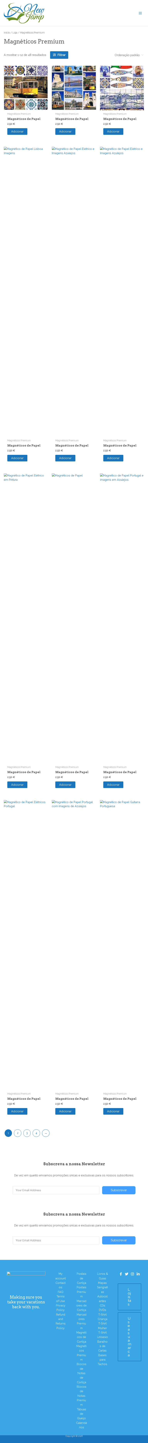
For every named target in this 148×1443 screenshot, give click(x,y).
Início (7, 32)
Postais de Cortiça (81, 1278)
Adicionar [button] (17, 131)
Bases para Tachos (102, 1359)
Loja (15, 32)
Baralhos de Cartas (102, 1346)
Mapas (102, 1282)
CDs (102, 1305)
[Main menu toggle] (140, 13)
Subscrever (119, 1190)
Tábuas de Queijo (81, 1414)
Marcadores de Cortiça (81, 1305)
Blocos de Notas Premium (81, 1395)
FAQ (60, 1292)
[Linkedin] (138, 1274)
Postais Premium (81, 1292)
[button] (129, 1296)
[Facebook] (121, 1274)
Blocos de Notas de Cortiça (81, 1373)
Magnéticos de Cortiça (81, 1337)
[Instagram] (132, 1274)
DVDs (102, 1310)
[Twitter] (126, 1274)
